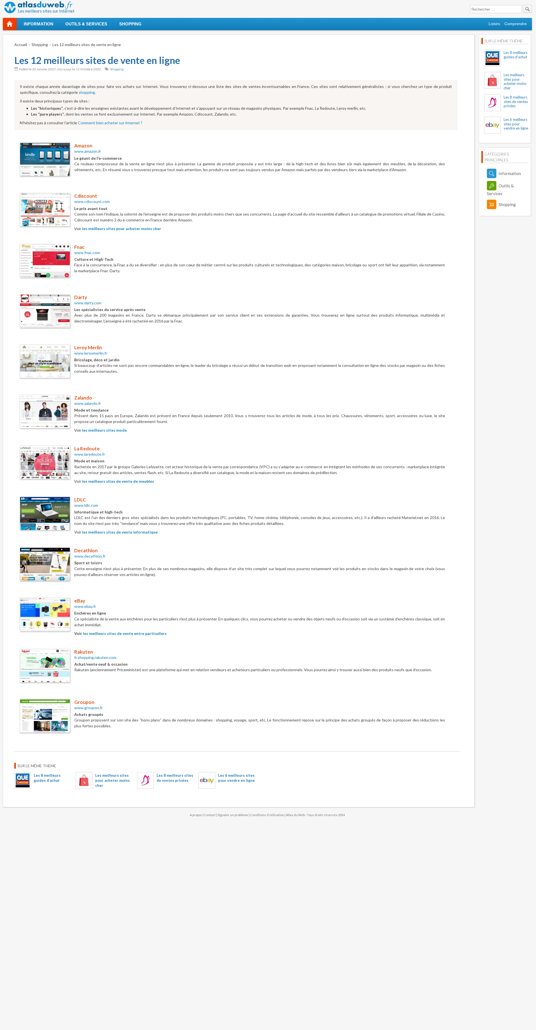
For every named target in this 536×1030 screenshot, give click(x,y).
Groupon (84, 702)
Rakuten (83, 652)
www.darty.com (87, 302)
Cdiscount (85, 196)
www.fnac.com (87, 252)
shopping (87, 92)
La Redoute (87, 448)
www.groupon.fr (88, 707)
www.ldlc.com (86, 505)
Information (38, 23)
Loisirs (494, 23)
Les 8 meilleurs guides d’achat (515, 54)
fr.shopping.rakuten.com (95, 657)
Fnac (79, 247)
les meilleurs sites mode (104, 430)
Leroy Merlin (88, 347)
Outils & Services (86, 23)
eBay (79, 601)
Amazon (83, 146)
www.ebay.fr (85, 606)
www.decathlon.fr (90, 556)
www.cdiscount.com (92, 201)
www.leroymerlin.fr (90, 353)
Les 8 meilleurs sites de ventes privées (516, 101)
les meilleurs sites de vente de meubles (118, 481)
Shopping (130, 23)
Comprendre (515, 23)
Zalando (83, 398)
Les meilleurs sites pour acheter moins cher (112, 780)
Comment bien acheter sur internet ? (110, 122)
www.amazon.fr (87, 151)
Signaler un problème (232, 815)
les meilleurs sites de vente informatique (120, 532)
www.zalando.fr (87, 403)
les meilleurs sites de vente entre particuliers (125, 633)
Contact (210, 815)
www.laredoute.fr (89, 454)
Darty (80, 297)
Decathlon (86, 550)
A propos (196, 815)
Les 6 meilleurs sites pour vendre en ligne (516, 123)
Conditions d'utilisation (267, 815)
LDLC (80, 500)
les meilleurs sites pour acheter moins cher (121, 228)
